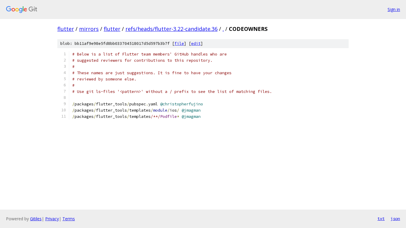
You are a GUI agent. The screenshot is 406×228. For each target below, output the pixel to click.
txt (381, 218)
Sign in (394, 9)
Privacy (52, 218)
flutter (65, 28)
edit (196, 43)
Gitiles (36, 218)
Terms (68, 218)
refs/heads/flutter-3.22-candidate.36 (171, 28)
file (179, 43)
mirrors (89, 28)
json (395, 218)
